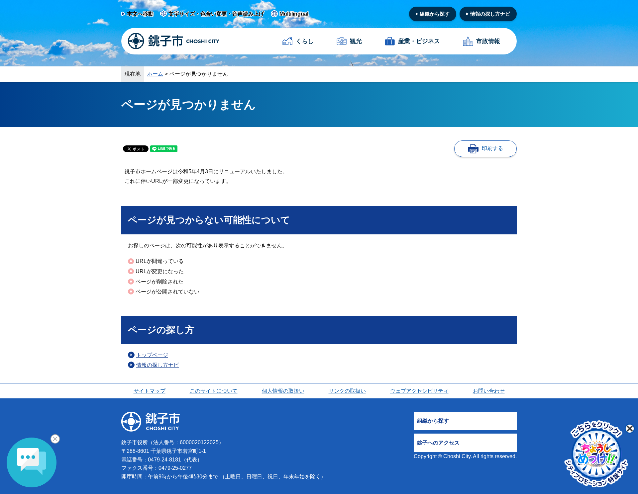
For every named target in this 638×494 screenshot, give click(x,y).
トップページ (152, 355)
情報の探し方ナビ (490, 14)
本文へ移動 (140, 14)
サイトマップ (149, 391)
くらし (305, 41)
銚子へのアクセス (438, 443)
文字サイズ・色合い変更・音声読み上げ (216, 14)
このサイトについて (214, 391)
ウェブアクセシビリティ (419, 391)
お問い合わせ (489, 391)
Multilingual (293, 14)
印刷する (492, 148)
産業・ (419, 41)
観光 (356, 41)
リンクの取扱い (347, 391)
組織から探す (435, 14)
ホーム (155, 74)
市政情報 (488, 41)
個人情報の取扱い (283, 391)
